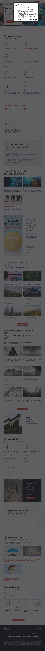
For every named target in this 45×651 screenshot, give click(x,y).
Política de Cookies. (21, 17)
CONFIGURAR (21, 19)
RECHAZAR (30, 19)
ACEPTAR (35, 19)
